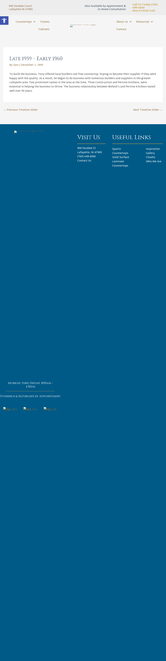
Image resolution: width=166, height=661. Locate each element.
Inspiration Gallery (153, 151)
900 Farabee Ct (86, 148)
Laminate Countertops (120, 163)
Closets (150, 157)
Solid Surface (120, 157)
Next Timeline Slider (147, 110)
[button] (4, 20)
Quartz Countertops (120, 151)
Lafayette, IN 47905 (89, 152)
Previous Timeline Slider (21, 110)
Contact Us (84, 161)
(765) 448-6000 (86, 156)
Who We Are (153, 161)
